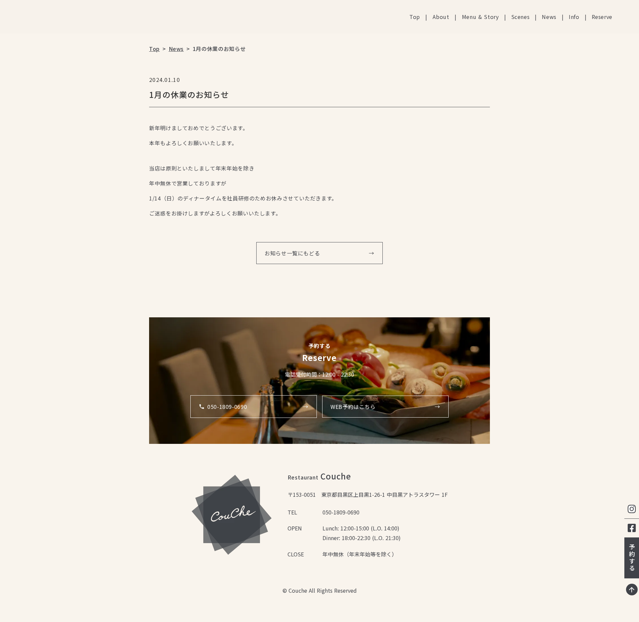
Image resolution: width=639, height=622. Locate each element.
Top (414, 16)
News (549, 16)
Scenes (520, 16)
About (441, 16)
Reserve (602, 16)
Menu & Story (480, 16)
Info (574, 16)
